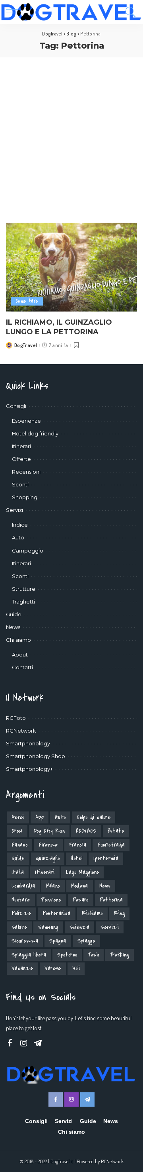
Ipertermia (105, 858)
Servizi (109, 927)
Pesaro (81, 900)
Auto (60, 817)
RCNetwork (112, 1161)
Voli (76, 968)
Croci (17, 831)
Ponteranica (57, 913)
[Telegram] (38, 1043)
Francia (78, 845)
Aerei (18, 817)
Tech (93, 955)
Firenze (48, 845)
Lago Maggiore (82, 872)
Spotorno (67, 955)
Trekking (119, 955)
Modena (79, 886)
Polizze (21, 913)
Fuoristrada (111, 845)
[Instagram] (24, 1043)
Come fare (26, 301)
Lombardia (23, 886)
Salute (19, 927)
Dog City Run (49, 831)
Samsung (48, 927)
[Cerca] (128, 12)
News (104, 886)
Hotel (76, 858)
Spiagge (86, 941)
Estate (116, 831)
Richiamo (92, 913)
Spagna (57, 941)
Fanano (19, 845)
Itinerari (44, 872)
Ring (119, 913)
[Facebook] (10, 1043)
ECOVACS (86, 831)
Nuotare (21, 900)
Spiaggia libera (29, 955)
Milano (53, 886)
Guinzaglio (48, 858)
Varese (52, 968)
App (39, 817)
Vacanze (22, 968)
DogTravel (25, 345)
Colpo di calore (93, 817)
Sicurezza (25, 941)
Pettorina (111, 900)
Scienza (80, 927)
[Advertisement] (71, 133)
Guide (18, 858)
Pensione (51, 900)
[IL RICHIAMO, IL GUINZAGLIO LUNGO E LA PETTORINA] (71, 267)
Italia (18, 872)
